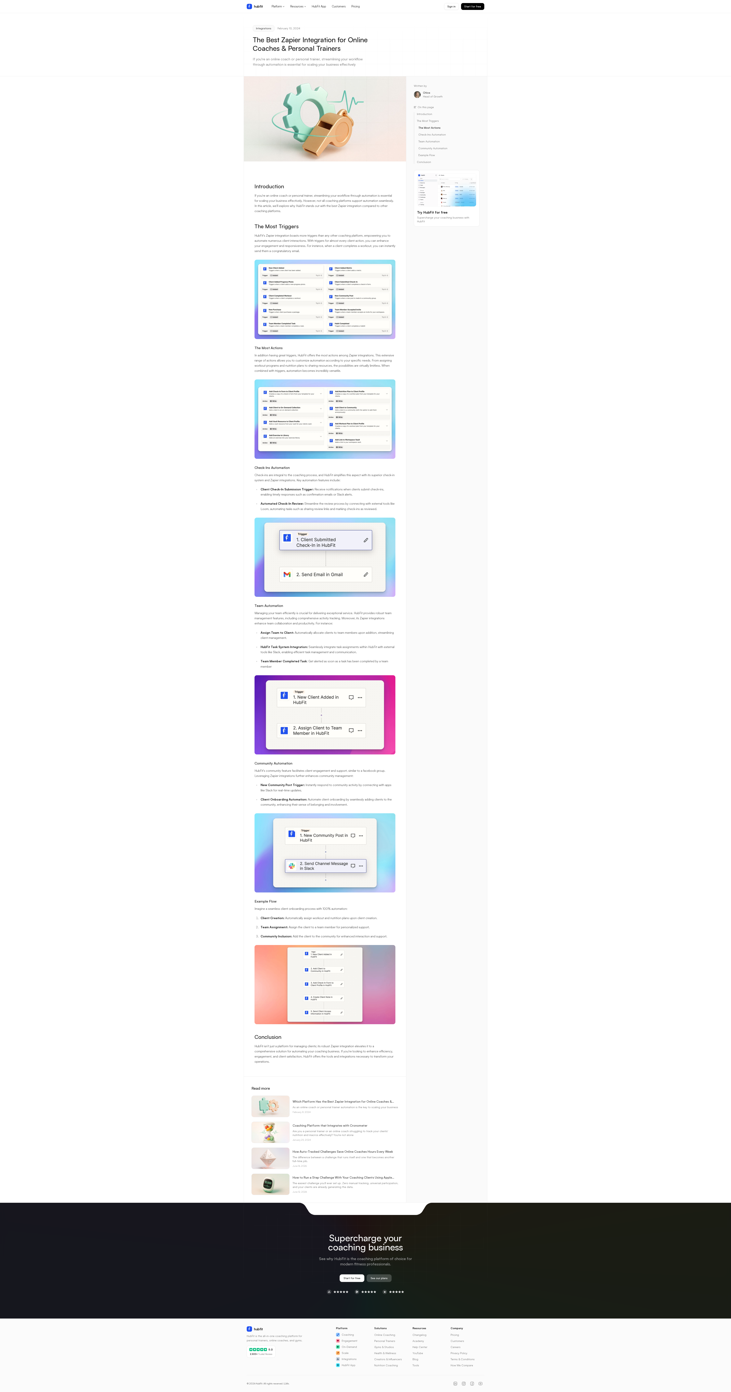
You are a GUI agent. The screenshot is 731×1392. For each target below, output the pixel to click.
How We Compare (462, 1365)
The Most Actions (269, 348)
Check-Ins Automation (272, 467)
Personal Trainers (384, 1341)
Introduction (269, 186)
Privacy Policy (459, 1353)
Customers (339, 6)
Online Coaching (384, 1334)
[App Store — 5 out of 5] (338, 1292)
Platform (277, 6)
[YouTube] (480, 1383)
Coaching (348, 1334)
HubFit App (319, 6)
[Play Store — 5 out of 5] (365, 1292)
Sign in (451, 6)
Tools (416, 1365)
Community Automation (273, 763)
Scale (345, 1352)
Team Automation (269, 605)
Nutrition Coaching (386, 1365)
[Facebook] (472, 1383)
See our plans (379, 1278)
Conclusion (268, 1037)
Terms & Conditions (463, 1359)
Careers (455, 1347)
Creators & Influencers (388, 1359)
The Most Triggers (277, 226)
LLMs (286, 1383)
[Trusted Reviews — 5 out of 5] (393, 1292)
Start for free (472, 6)
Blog (415, 1359)
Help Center (420, 1347)
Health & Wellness (385, 1353)
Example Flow (266, 901)
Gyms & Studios (384, 1347)
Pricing (355, 6)
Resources (296, 6)
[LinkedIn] (455, 1383)
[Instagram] (464, 1383)
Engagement (349, 1340)
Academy (418, 1341)
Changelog (419, 1334)
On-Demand (349, 1346)
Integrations (263, 28)
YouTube (418, 1353)
